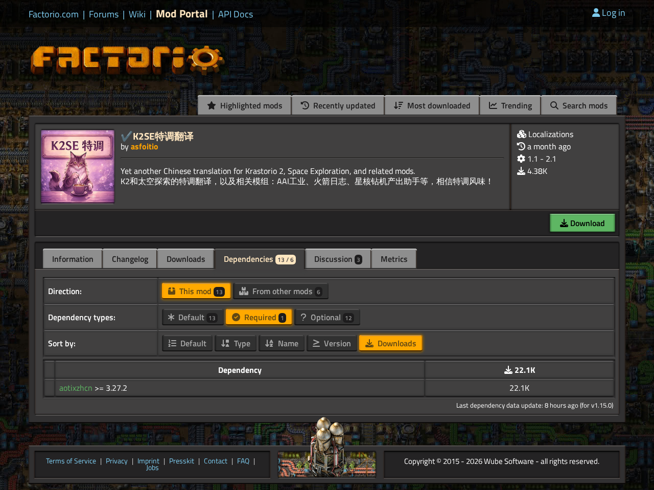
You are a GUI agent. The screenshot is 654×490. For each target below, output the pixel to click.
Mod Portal (182, 13)
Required (263, 317)
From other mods (285, 291)
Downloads (186, 259)
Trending (515, 105)
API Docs (235, 14)
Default (196, 317)
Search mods (584, 105)
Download (586, 223)
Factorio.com (54, 14)
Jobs (152, 468)
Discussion (337, 259)
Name (287, 343)
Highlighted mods (250, 105)
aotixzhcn (77, 388)
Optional (330, 317)
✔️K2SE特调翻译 (157, 135)
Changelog (130, 259)
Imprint (148, 461)
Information (73, 259)
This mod (200, 291)
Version (336, 343)
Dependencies (259, 259)
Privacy (117, 461)
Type (241, 343)
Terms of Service (71, 461)
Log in (613, 12)
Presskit (181, 461)
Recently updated (343, 105)
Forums (104, 14)
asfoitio (144, 146)
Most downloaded (438, 105)
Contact (215, 461)
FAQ (243, 461)
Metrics (394, 259)
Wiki (137, 14)
